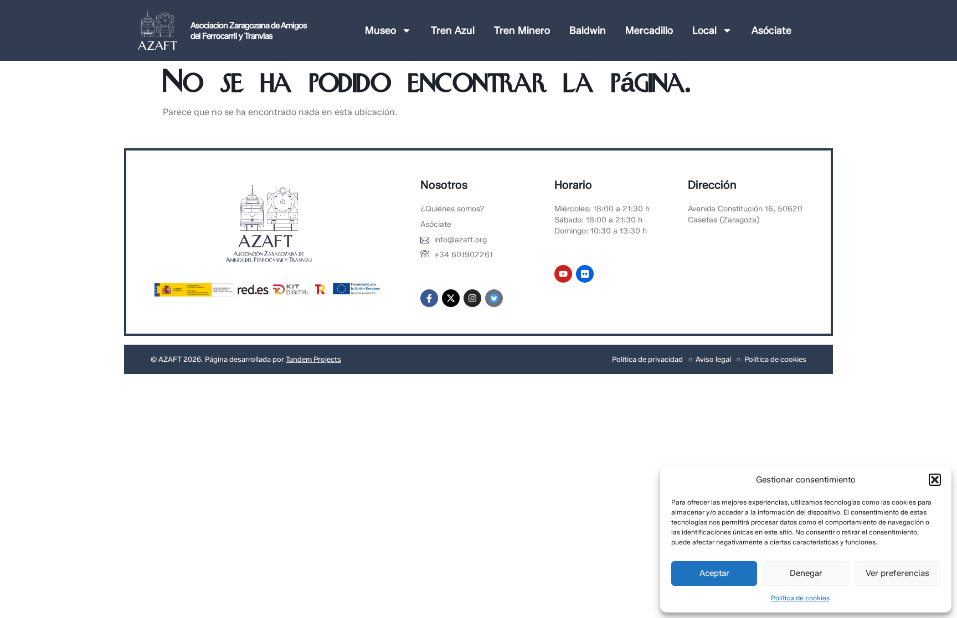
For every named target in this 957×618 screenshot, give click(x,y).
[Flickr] (585, 274)
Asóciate (771, 30)
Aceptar (714, 573)
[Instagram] (472, 298)
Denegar (806, 573)
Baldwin (587, 30)
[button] (934, 479)
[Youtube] (563, 274)
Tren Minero (522, 30)
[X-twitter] (451, 298)
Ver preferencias (897, 573)
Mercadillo (649, 30)
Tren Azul (453, 30)
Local (704, 30)
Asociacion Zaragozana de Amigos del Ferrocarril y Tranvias (249, 30)
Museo (380, 30)
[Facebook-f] (429, 298)
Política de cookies (800, 598)
